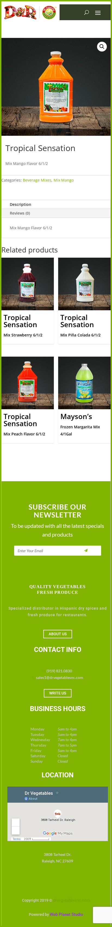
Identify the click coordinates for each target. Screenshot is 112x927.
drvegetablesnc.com (71, 900)
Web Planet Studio (66, 914)
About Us (58, 634)
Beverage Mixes (37, 180)
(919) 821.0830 (59, 671)
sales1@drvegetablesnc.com (59, 677)
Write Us (57, 693)
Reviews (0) (20, 213)
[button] (102, 47)
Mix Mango (64, 180)
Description (20, 204)
